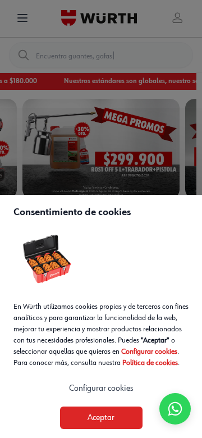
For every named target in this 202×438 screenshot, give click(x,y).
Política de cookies (150, 363)
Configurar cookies (149, 351)
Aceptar (101, 417)
